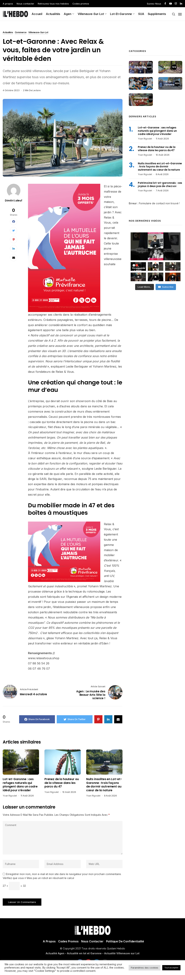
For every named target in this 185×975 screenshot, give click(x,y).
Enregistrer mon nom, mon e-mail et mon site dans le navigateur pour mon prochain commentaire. (63, 874)
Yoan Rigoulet (10, 795)
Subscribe (167, 286)
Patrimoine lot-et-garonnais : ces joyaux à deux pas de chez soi (160, 184)
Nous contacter (25, 3)
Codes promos (80, 3)
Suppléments (157, 14)
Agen (67, 14)
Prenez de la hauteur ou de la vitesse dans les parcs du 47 (61, 782)
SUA (141, 14)
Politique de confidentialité (125, 941)
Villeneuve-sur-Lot (91, 14)
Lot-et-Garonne (121, 14)
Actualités (53, 14)
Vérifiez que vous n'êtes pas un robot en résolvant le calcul (38, 878)
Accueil (37, 14)
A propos (8, 3)
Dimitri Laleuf (13, 200)
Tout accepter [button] (171, 967)
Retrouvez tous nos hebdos (53, 3)
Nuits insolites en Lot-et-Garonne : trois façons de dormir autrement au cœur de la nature (104, 784)
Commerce (21, 33)
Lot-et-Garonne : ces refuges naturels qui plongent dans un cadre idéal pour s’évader (20, 784)
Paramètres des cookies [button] (144, 967)
